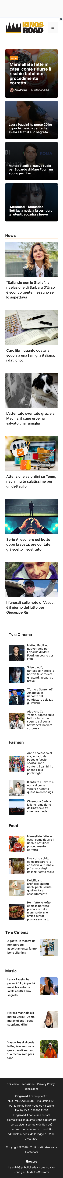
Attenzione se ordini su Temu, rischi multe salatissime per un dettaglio (31, 481)
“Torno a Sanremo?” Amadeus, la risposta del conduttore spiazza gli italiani (40, 696)
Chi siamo (13, 1084)
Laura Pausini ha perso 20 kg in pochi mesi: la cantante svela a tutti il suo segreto (30, 128)
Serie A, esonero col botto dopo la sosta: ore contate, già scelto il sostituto (28, 544)
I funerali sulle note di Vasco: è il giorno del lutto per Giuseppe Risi (30, 607)
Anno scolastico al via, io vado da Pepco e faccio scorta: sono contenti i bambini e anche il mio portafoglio (40, 763)
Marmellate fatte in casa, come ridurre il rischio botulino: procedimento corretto (30, 73)
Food (14, 58)
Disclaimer (31, 1088)
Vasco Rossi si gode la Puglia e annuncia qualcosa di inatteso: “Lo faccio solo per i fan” (21, 1050)
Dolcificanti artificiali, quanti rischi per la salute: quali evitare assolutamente (39, 887)
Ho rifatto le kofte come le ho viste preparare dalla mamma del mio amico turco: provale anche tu (39, 911)
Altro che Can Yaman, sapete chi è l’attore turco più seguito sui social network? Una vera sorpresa (40, 720)
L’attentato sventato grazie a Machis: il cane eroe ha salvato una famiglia (30, 418)
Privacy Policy (46, 1084)
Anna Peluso (21, 90)
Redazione (28, 1084)
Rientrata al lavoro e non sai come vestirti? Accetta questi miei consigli (40, 787)
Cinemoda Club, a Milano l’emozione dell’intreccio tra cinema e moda (39, 806)
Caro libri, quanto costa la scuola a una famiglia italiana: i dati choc (30, 355)
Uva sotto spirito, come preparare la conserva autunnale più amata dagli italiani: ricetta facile (40, 865)
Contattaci (31, 1152)
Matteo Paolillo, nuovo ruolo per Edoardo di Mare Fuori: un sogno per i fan (31, 169)
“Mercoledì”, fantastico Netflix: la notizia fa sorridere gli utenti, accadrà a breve (30, 210)
